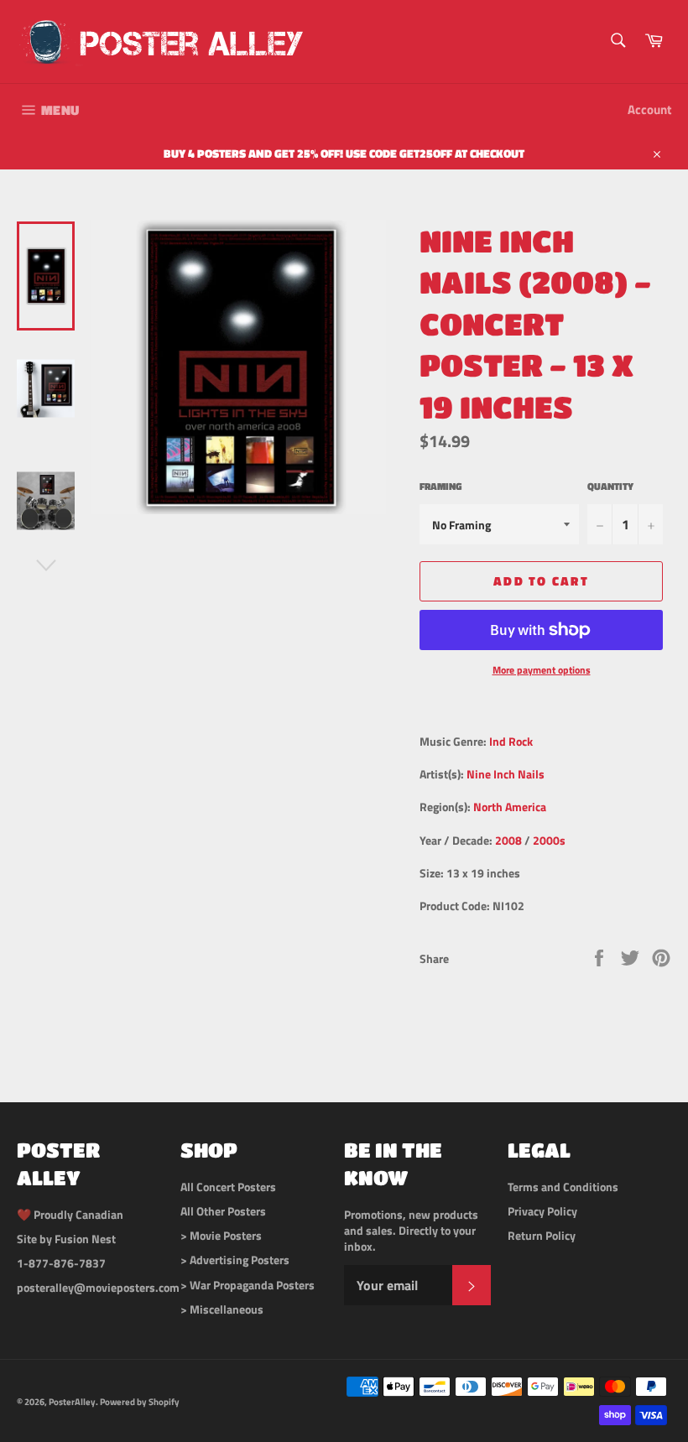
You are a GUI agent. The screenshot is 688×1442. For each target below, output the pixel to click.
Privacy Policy (542, 1211)
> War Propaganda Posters (247, 1285)
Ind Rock (511, 741)
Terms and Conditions (563, 1186)
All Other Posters (223, 1211)
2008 (508, 840)
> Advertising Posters (234, 1259)
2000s (549, 840)
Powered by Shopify (140, 1401)
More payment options (542, 671)
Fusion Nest (85, 1238)
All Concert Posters (228, 1186)
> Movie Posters (221, 1235)
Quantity (610, 487)
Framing (440, 487)
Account (649, 109)
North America (509, 806)
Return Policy (542, 1235)
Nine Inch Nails (505, 774)
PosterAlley (72, 1401)
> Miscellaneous (221, 1309)
